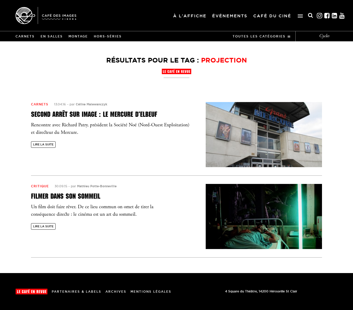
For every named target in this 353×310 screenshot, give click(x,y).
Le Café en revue (32, 292)
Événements (229, 15)
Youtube (342, 15)
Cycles (324, 36)
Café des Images (46, 15)
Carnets (25, 36)
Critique (40, 186)
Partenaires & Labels (76, 291)
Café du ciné (272, 15)
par (88, 104)
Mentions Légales (151, 291)
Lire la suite (43, 144)
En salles (52, 36)
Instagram (320, 15)
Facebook (327, 15)
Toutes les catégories (259, 36)
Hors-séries (108, 36)
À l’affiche (189, 15)
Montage (78, 36)
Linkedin (335, 15)
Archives (115, 291)
